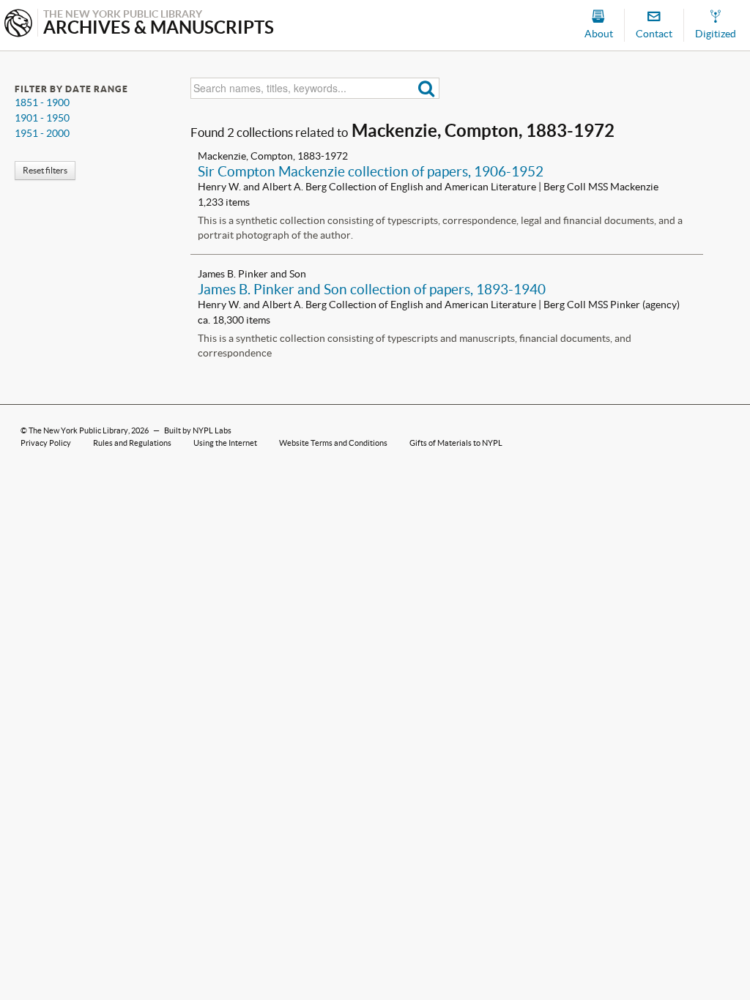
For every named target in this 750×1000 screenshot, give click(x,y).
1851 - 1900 (42, 102)
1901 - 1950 (42, 118)
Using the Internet (225, 443)
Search (426, 88)
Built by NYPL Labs (197, 430)
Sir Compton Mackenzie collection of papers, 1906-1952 (370, 171)
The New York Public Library (78, 430)
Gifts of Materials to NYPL (455, 443)
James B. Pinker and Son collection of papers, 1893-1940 (372, 289)
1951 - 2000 (42, 133)
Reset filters (45, 170)
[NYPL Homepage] (18, 24)
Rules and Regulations (132, 443)
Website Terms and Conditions (333, 443)
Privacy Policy (46, 443)
